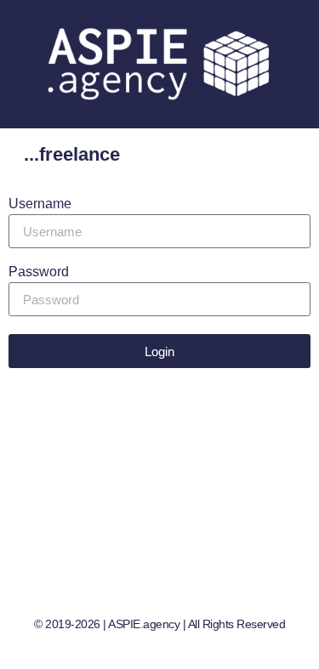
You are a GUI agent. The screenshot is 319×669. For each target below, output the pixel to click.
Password (39, 272)
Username (40, 204)
